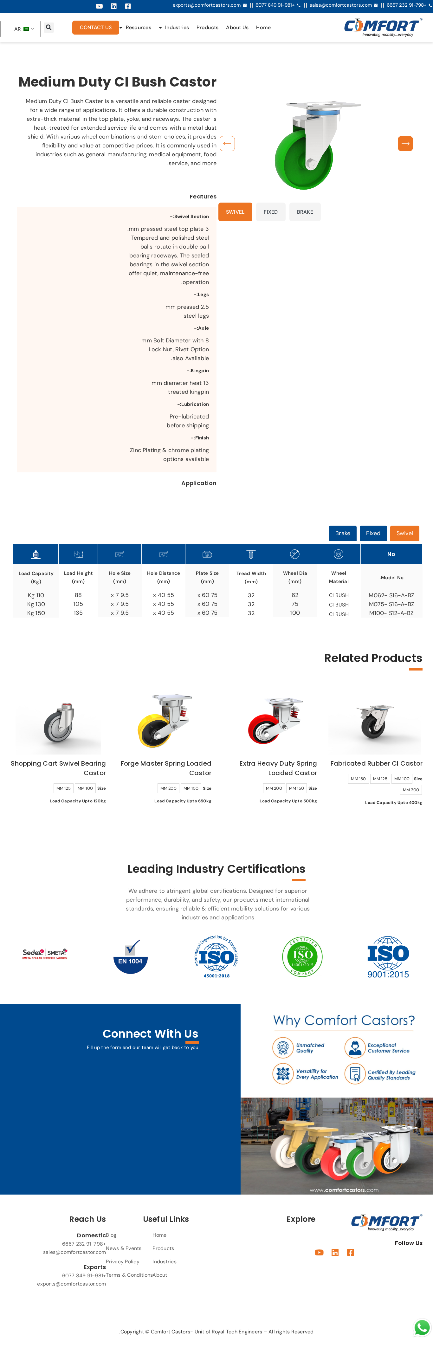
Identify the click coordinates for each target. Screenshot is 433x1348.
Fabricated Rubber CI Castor (377, 763)
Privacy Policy (122, 1261)
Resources (138, 27)
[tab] (404, 533)
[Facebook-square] (128, 6)
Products (207, 27)
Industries (177, 27)
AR (18, 29)
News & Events (123, 1248)
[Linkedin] (113, 6)
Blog (111, 1235)
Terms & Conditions (129, 1275)
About (159, 1275)
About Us (237, 27)
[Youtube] (99, 6)
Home (263, 27)
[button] (49, 28)
